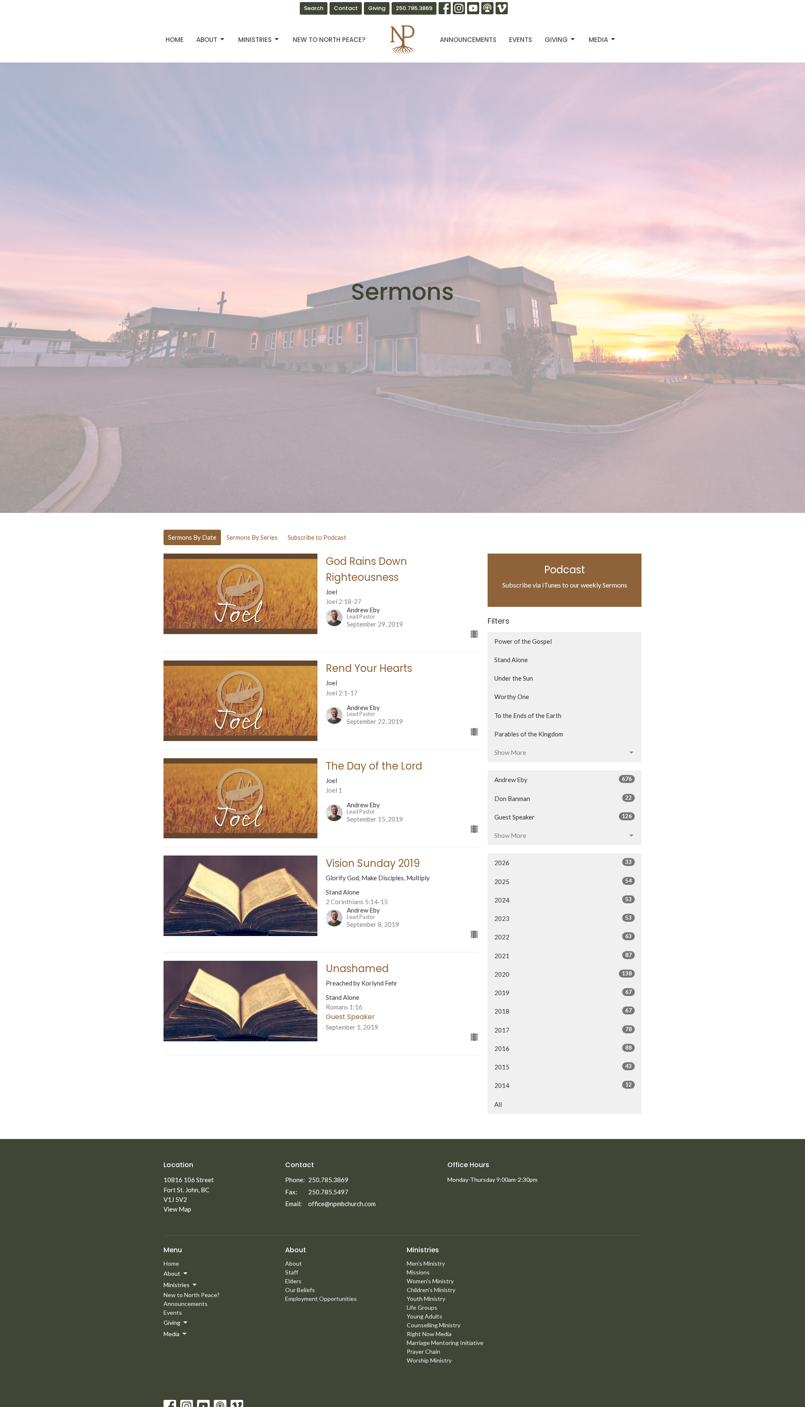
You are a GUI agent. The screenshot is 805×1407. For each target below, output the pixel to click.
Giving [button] (172, 1322)
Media (598, 39)
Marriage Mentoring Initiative (445, 1342)
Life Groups (422, 1307)
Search (313, 8)
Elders (293, 1281)
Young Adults (424, 1316)
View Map (177, 1209)
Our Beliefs (300, 1289)
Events (520, 39)
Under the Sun (513, 678)
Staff (291, 1272)
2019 (563, 992)
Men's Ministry (426, 1263)
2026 (563, 862)
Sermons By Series (252, 537)
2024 (563, 900)
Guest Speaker (563, 817)
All (498, 1104)
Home (175, 39)
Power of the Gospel (523, 641)
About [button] (172, 1273)
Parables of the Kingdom (528, 734)
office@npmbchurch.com (342, 1203)
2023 (563, 918)
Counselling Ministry (433, 1325)
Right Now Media (429, 1333)
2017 (563, 1030)
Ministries (255, 39)
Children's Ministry (431, 1289)
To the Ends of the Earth (527, 715)
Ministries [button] (177, 1284)
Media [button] (171, 1333)
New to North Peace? (329, 39)
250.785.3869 (414, 8)
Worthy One (511, 696)
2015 (563, 1067)
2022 (563, 937)
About (206, 39)
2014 (563, 1085)
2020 (563, 974)
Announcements (468, 39)
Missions (418, 1272)
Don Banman (563, 798)
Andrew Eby (563, 779)
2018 (563, 1011)
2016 (563, 1048)
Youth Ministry (426, 1298)
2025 (563, 881)
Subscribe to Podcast (317, 537)
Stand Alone (511, 659)
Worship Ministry (429, 1360)
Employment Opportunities (321, 1298)
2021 (563, 956)
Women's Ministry (430, 1281)
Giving (376, 8)
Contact (346, 8)
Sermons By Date (192, 537)
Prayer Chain (423, 1351)
